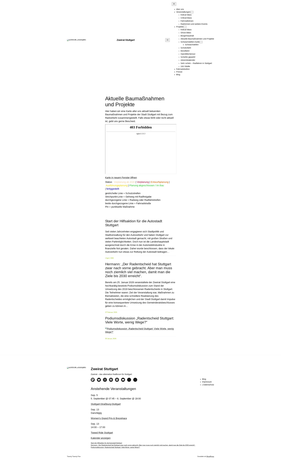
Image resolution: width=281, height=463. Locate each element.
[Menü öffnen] (167, 40)
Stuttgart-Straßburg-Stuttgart (106, 404)
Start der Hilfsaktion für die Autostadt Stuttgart (133, 223)
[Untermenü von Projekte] (184, 27)
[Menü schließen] (174, 4)
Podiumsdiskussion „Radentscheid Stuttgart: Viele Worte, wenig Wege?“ (139, 320)
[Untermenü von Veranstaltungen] (191, 12)
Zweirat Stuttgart (126, 40)
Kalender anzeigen (100, 438)
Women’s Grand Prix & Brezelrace (109, 418)
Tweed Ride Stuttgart (102, 432)
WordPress (210, 456)
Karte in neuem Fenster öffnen (121, 177)
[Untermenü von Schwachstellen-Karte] (201, 42)
